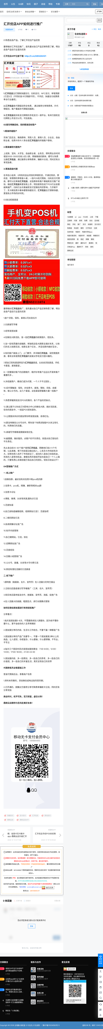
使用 (80, 221)
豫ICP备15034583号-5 (51, 1025)
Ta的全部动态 (84, 69)
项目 (86, 247)
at (75, 217)
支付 (84, 224)
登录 (94, 4)
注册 (95, 228)
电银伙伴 (82, 236)
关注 (94, 29)
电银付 (77, 232)
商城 (43, 4)
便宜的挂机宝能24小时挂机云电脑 (81, 51)
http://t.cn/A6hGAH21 (35, 56)
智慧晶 (69, 228)
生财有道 (70, 232)
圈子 (36, 4)
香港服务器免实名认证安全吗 (80, 59)
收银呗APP (9, 30)
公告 (13, 4)
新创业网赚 (29, 12)
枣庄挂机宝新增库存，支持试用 (80, 63)
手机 (73, 224)
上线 (91, 217)
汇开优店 (89, 228)
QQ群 (20, 4)
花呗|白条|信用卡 (13, 12)
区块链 (97, 221)
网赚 (87, 239)
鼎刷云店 (70, 251)
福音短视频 (71, 239)
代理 (75, 221)
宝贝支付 (70, 265)
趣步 (77, 243)
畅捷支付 (96, 236)
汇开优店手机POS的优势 (45, 833)
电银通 (89, 236)
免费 (85, 221)
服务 (82, 228)
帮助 (50, 4)
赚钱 (92, 239)
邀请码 (91, 243)
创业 (90, 221)
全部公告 (84, 112)
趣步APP (84, 243)
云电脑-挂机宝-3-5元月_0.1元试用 (27, 1025)
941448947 (18, 870)
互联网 (69, 221)
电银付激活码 (71, 236)
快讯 (29, 4)
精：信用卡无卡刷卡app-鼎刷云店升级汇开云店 (17, 836)
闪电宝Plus (71, 247)
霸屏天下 (80, 247)
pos (80, 217)
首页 (6, 4)
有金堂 (76, 228)
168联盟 (70, 217)
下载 (96, 217)
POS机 (85, 217)
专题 (58, 4)
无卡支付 (98, 224)
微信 (68, 224)
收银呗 (90, 224)
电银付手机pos (87, 232)
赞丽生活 (70, 243)
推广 (79, 224)
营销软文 (42, 12)
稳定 (82, 239)
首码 (91, 247)
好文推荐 (54, 12)
